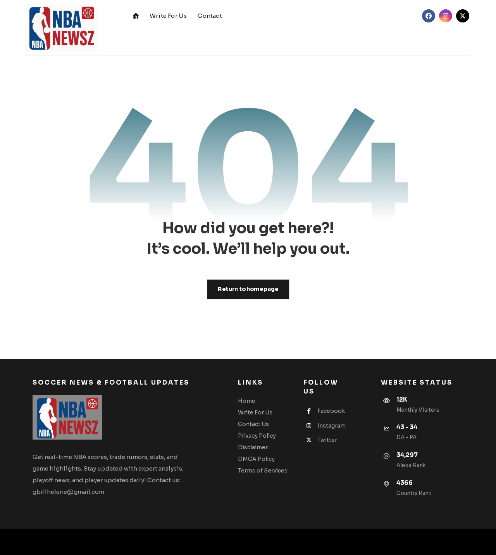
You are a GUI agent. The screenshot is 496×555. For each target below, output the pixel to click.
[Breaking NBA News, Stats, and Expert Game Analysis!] (61, 27)
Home (246, 400)
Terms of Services (263, 470)
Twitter (327, 439)
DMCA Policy (256, 458)
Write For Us (255, 412)
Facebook (331, 410)
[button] (428, 15)
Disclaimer (253, 447)
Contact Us (253, 424)
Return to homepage (248, 289)
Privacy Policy (257, 435)
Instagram (331, 425)
